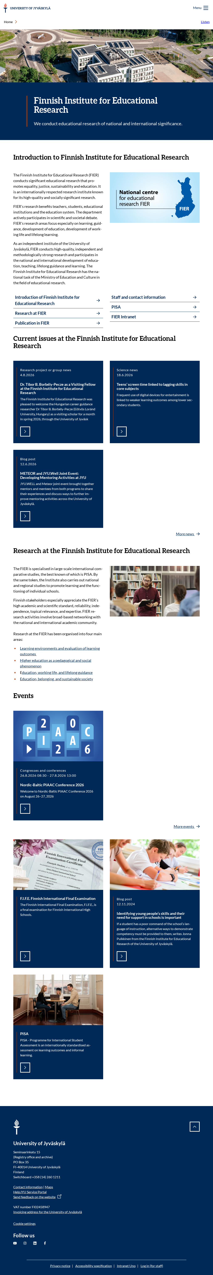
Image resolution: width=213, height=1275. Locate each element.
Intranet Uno (126, 1266)
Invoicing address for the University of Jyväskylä (47, 1212)
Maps (49, 1187)
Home (8, 22)
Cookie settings (24, 1223)
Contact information (28, 1187)
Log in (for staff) (152, 1266)
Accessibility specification (93, 1266)
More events (184, 826)
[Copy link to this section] (193, 156)
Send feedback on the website (34, 1197)
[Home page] (27, 8)
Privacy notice (60, 1266)
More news (185, 534)
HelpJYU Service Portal (30, 1192)
